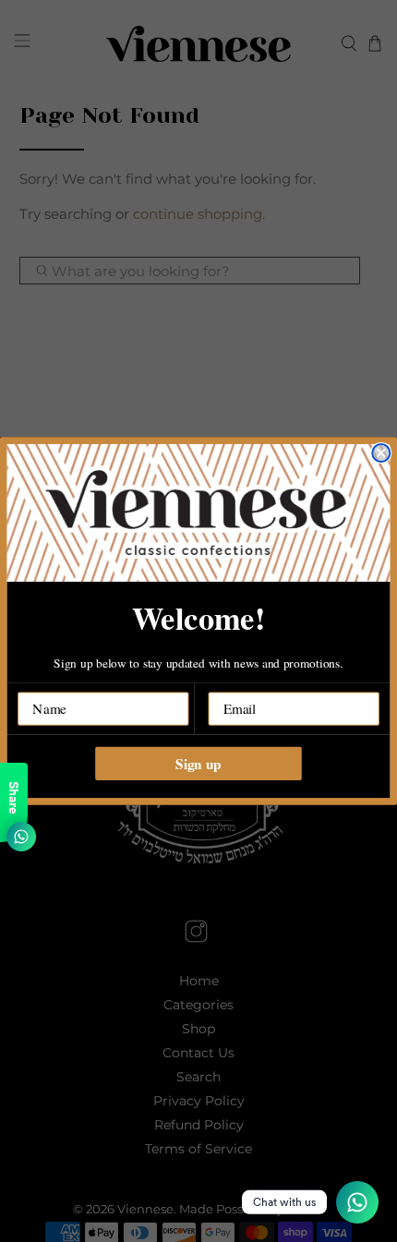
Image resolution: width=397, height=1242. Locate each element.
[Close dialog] (381, 453)
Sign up (198, 763)
